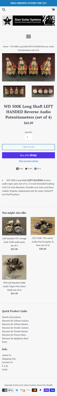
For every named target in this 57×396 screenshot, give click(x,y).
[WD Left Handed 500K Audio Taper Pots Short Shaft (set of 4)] (14, 267)
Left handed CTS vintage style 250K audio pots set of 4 (14, 242)
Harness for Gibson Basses (15, 324)
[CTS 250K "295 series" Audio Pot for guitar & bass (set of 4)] (43, 226)
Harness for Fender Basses (15, 331)
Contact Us (7, 362)
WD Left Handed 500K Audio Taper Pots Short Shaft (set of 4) (14, 286)
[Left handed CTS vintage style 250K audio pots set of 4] (14, 226)
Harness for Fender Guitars (15, 327)
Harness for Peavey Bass (14, 334)
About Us (6, 355)
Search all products (11, 317)
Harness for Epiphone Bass (15, 338)
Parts (4, 341)
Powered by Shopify (45, 385)
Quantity (28, 132)
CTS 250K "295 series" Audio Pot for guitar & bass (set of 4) (43, 242)
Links (4, 369)
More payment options (28, 161)
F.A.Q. (5, 365)
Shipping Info (9, 358)
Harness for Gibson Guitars (15, 320)
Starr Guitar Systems (27, 385)
